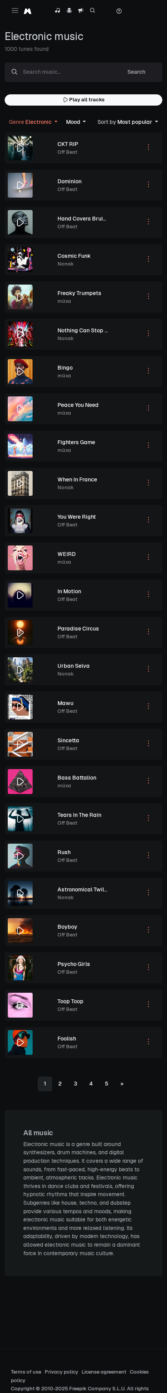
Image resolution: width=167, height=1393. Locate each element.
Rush (64, 852)
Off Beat (67, 152)
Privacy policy (61, 1372)
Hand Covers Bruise (83, 218)
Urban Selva (73, 665)
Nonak (65, 264)
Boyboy (67, 926)
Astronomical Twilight (85, 889)
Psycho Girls (73, 964)
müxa (64, 301)
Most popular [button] (125, 121)
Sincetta (68, 740)
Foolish (66, 1038)
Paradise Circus (78, 628)
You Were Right (76, 516)
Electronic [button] (31, 121)
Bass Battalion (76, 777)
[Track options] (148, 148)
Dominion (69, 181)
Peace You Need (78, 404)
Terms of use (26, 1372)
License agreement (104, 1372)
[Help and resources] (119, 11)
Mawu (65, 703)
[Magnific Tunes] (27, 11)
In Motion (69, 591)
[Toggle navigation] (15, 10)
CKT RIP (67, 144)
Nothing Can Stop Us (84, 330)
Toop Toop (70, 1001)
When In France (77, 479)
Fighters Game (76, 442)
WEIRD (66, 554)
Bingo (65, 367)
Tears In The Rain (79, 814)
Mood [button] (74, 121)
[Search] (93, 11)
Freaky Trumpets (79, 293)
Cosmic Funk (74, 255)
